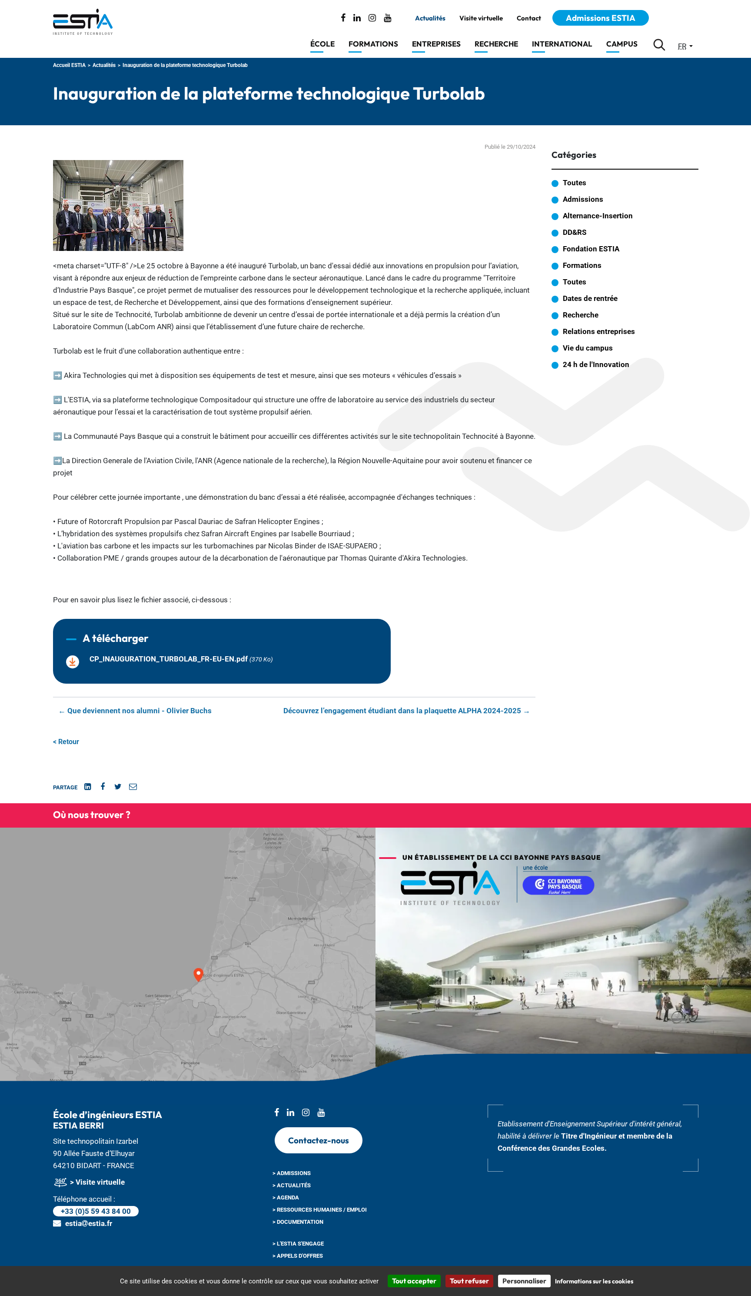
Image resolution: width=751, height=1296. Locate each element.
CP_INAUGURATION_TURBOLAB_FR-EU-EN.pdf (168, 659)
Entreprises (436, 43)
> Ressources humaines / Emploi (319, 1209)
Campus (622, 43)
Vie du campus (588, 348)
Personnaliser (524, 1280)
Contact (529, 18)
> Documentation (297, 1222)
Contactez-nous (318, 1140)
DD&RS (574, 232)
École (322, 43)
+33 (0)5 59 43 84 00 (96, 1211)
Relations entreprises (599, 331)
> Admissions (291, 1173)
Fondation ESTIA (591, 248)
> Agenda (285, 1197)
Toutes (574, 182)
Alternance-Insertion (598, 215)
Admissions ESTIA (600, 18)
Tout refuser (469, 1280)
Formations (373, 43)
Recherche (496, 43)
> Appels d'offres (297, 1256)
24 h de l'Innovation (596, 364)
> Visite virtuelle (96, 1182)
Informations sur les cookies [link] (594, 1281)
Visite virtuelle (481, 18)
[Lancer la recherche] (659, 44)
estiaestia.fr (88, 1223)
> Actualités (291, 1185)
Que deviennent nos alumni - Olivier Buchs (135, 710)
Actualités (430, 18)
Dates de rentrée (590, 298)
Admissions (583, 199)
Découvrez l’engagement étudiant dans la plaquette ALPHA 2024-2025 (406, 710)
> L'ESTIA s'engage (298, 1243)
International (562, 43)
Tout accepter (414, 1280)
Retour (66, 742)
